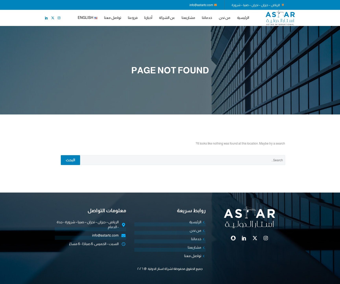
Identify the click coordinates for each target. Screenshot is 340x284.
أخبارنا (148, 18)
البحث (70, 160)
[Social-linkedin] (46, 18)
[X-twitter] (53, 18)
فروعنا (133, 18)
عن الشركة (167, 18)
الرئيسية (243, 18)
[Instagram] (59, 18)
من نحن (224, 18)
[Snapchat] (233, 238)
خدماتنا (207, 18)
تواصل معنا (112, 18)
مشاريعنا (188, 18)
